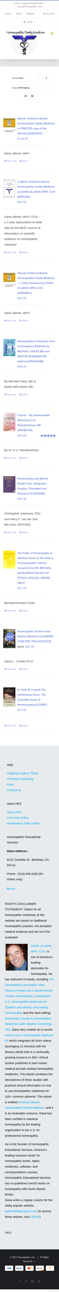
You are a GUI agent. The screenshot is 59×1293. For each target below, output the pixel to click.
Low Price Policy (18, 817)
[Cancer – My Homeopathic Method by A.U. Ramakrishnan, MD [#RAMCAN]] (9, 422)
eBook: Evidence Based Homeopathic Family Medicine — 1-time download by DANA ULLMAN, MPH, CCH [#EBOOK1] (36, 283)
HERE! (34, 1217)
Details (25, 161)
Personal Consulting (20, 779)
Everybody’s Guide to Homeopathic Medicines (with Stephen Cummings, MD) (29, 1024)
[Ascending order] (46, 78)
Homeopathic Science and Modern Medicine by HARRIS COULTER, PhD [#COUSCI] (35, 636)
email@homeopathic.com (30, 6)
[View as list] (32, 96)
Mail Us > (11, 889)
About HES (14, 812)
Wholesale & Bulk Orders (23, 823)
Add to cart (11, 161)
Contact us (14, 790)
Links (10, 784)
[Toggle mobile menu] (52, 33)
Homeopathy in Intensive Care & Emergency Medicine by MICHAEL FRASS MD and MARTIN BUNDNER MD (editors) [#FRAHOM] (36, 351)
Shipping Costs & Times (22, 773)
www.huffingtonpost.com (21, 1211)
